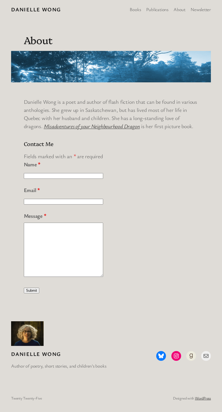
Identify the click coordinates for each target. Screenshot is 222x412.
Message (35, 215)
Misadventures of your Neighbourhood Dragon (92, 126)
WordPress (203, 398)
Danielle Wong (36, 9)
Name (32, 164)
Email (32, 190)
